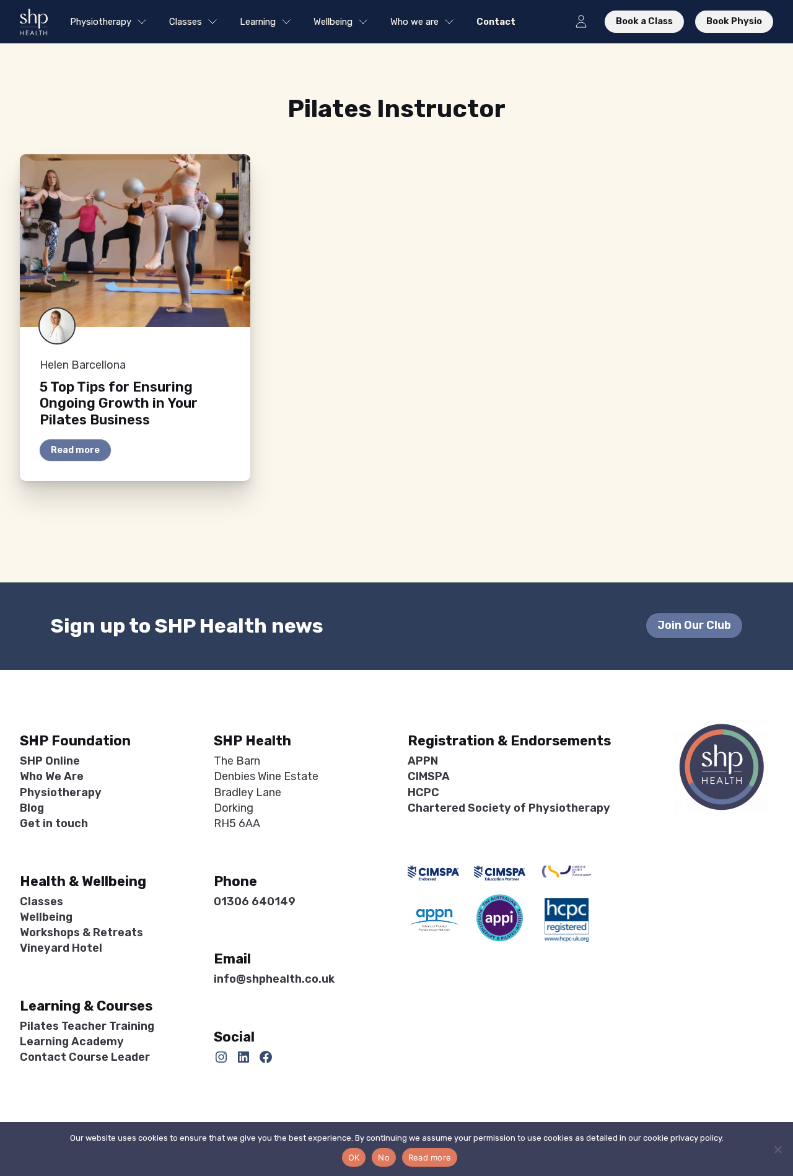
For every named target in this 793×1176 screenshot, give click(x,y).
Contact (495, 21)
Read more (75, 450)
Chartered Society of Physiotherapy (509, 808)
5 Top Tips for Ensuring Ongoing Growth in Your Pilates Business (119, 403)
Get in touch (54, 823)
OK (354, 1157)
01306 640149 (255, 901)
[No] (777, 1149)
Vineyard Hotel (61, 948)
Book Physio (734, 21)
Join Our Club (694, 625)
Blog (32, 808)
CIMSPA (429, 776)
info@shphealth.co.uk (274, 979)
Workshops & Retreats (81, 932)
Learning (258, 21)
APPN (423, 761)
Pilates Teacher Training (87, 1026)
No (384, 1157)
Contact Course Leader (85, 1057)
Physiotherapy (100, 21)
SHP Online (50, 761)
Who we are (414, 21)
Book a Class (644, 21)
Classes (185, 21)
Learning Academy (72, 1041)
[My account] (581, 21)
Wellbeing (333, 21)
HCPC (423, 792)
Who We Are (52, 776)
